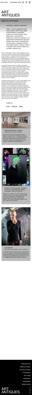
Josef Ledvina (9, 25)
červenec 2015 (23, 25)
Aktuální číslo (25, 370)
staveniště (16, 25)
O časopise (26, 373)
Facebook (27, 378)
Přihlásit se (26, 364)
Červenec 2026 (15, 2)
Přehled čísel (25, 367)
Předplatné (26, 384)
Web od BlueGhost (30, 390)
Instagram (27, 381)
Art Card (27, 375)
